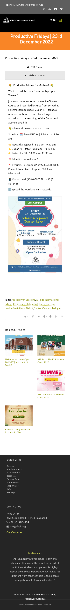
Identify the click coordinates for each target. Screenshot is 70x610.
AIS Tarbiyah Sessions (23, 299)
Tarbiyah (56, 308)
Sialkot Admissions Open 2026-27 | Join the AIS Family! (17, 362)
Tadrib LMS (12, 4)
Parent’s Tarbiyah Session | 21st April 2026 (18, 431)
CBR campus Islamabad (25, 303)
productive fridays (15, 308)
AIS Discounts (13, 472)
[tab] (35, 67)
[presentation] (35, 67)
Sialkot (29, 308)
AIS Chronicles (13, 469)
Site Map (11, 492)
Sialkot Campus (42, 308)
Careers (23, 4)
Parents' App (36, 4)
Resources (11, 476)
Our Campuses (14, 532)
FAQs (9, 489)
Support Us (12, 485)
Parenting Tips (47, 303)
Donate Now (13, 482)
